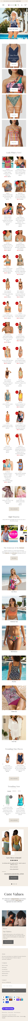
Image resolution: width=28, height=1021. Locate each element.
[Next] (25, 764)
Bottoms (14, 791)
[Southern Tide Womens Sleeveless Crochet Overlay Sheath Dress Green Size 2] (7, 800)
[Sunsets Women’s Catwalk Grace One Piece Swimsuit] (20, 328)
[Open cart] (25, 5)
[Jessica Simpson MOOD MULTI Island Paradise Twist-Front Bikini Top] (20, 162)
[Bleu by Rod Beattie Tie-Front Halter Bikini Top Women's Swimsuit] (20, 186)
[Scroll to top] (24, 1016)
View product (14, 877)
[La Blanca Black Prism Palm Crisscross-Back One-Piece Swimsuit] (20, 416)
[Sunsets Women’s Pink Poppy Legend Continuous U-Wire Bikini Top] (7, 162)
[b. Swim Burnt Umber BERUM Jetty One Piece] (7, 416)
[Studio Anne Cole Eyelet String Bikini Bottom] (7, 439)
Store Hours (4, 975)
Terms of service (17, 1012)
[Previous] (3, 764)
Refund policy (5, 973)
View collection (14, 509)
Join (14, 990)
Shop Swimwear (8, 941)
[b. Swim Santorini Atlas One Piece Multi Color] (20, 306)
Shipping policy (5, 1014)
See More (14, 558)
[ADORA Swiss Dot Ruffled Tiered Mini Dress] (20, 492)
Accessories (4, 969)
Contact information (12, 1014)
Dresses (9, 791)
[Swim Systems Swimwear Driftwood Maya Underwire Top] (20, 284)
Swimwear (4, 967)
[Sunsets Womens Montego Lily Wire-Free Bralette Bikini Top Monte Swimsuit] (7, 236)
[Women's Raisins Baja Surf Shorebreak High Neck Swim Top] (7, 186)
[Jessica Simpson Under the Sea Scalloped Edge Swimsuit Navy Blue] (20, 758)
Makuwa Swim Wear (14, 1016)
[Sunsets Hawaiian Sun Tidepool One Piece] (20, 395)
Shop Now (14, 64)
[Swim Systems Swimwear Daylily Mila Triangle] (7, 284)
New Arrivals (5, 965)
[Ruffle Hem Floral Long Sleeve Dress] (7, 492)
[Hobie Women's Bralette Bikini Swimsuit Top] (20, 465)
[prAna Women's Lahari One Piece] (7, 395)
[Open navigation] (3, 5)
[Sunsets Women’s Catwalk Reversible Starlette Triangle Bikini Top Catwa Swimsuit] (20, 260)
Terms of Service (6, 971)
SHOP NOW (13, 30)
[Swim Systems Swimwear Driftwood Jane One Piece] (7, 373)
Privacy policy (10, 1012)
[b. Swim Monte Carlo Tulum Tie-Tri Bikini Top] (7, 306)
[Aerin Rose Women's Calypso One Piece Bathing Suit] (7, 758)
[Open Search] (18, 5)
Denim (19, 791)
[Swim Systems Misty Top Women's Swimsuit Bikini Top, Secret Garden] (7, 328)
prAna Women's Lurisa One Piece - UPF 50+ (14, 873)
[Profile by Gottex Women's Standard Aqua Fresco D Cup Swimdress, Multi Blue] (20, 800)
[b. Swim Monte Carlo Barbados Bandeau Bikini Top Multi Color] (7, 260)
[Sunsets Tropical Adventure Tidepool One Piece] (20, 373)
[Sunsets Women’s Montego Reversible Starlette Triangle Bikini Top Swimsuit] (20, 236)
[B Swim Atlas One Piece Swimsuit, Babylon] (7, 352)
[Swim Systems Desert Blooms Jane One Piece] (20, 352)
